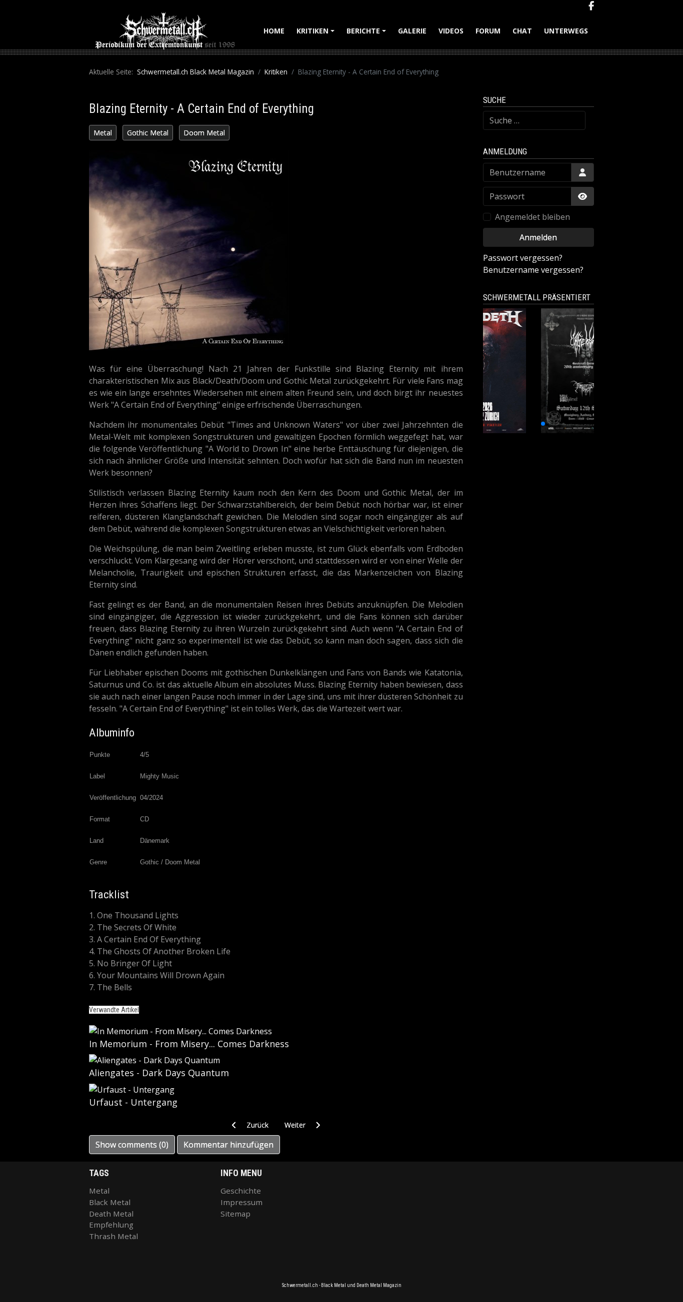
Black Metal (109, 1202)
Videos (451, 30)
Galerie (412, 30)
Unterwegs (566, 30)
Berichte (367, 34)
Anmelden (538, 237)
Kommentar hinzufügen (229, 1144)
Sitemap (235, 1214)
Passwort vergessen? (522, 257)
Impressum (241, 1202)
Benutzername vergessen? (533, 269)
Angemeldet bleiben (532, 216)
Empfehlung (111, 1225)
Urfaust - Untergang (133, 1102)
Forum (488, 30)
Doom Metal (204, 132)
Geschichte (240, 1191)
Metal (103, 132)
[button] (516, 424)
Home (274, 30)
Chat (522, 30)
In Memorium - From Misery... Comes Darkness (189, 1044)
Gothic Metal (147, 132)
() (132, 1144)
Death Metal (111, 1214)
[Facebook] (591, 6)
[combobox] (534, 120)
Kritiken (317, 34)
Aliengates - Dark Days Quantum (159, 1073)
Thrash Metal (113, 1236)
